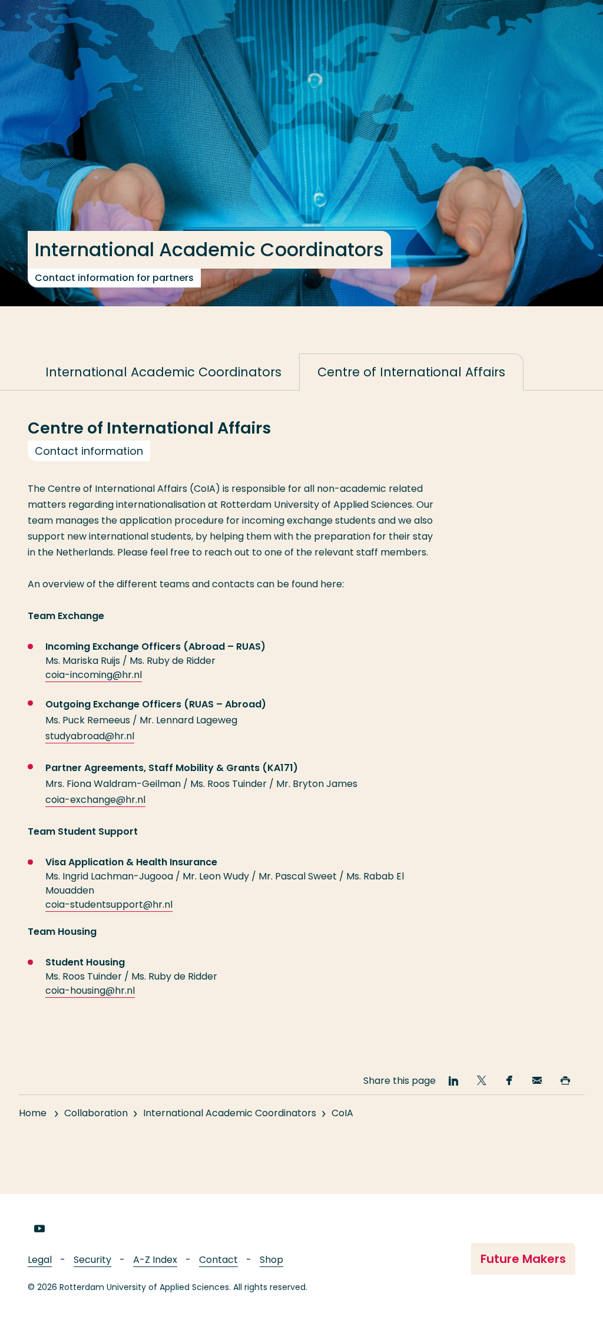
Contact (218, 1259)
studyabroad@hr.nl (89, 736)
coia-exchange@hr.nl (95, 799)
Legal (40, 1259)
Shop (271, 1259)
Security (92, 1259)
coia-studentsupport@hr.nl (109, 904)
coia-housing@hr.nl (90, 990)
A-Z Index (155, 1259)
